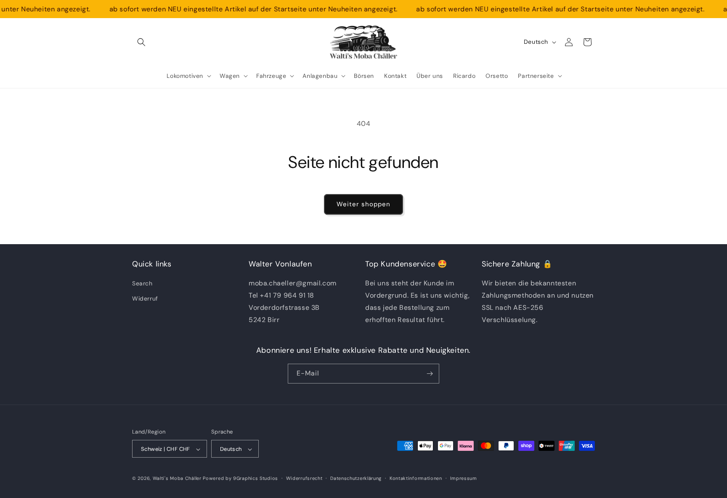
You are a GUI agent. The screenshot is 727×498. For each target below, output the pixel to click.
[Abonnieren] (429, 373)
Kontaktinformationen (416, 478)
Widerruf (145, 298)
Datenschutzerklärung (356, 478)
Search (142, 284)
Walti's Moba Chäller (177, 479)
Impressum (463, 478)
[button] (141, 42)
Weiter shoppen (363, 204)
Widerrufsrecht (304, 478)
